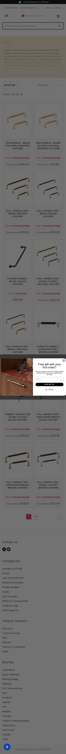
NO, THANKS (49, 389)
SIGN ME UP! (49, 384)
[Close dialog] (63, 360)
